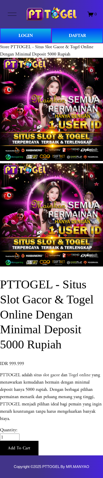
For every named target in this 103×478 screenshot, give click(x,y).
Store (4, 47)
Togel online (79, 375)
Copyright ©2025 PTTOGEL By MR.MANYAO (51, 467)
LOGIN (25, 35)
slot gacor (51, 375)
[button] (19, 448)
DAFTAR (77, 35)
